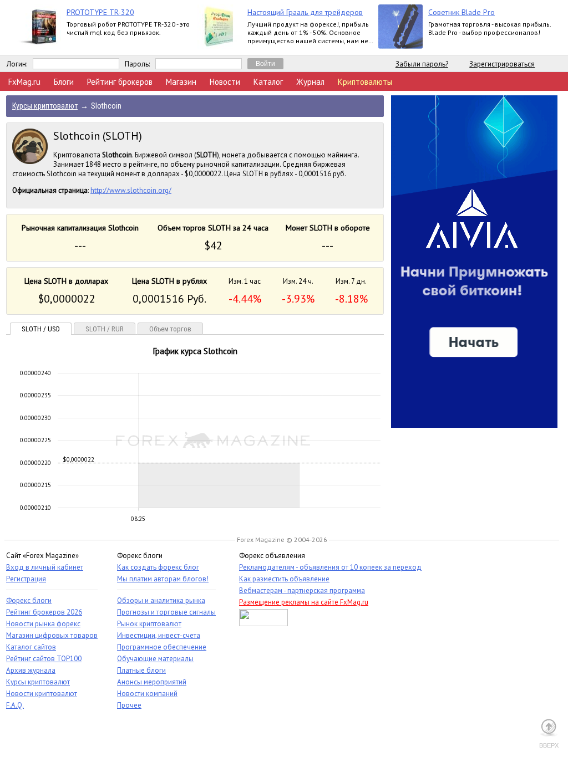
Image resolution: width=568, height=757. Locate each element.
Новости (225, 81)
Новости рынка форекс (43, 623)
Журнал (310, 81)
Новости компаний (147, 693)
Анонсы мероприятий (151, 682)
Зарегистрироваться (502, 64)
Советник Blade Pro (461, 12)
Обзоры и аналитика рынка (161, 600)
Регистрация (26, 579)
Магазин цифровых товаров (52, 635)
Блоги (64, 81)
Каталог (268, 81)
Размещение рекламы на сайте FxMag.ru (303, 602)
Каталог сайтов (31, 647)
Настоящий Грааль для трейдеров (305, 12)
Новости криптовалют (41, 693)
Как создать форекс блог (158, 567)
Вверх (549, 745)
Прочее (129, 705)
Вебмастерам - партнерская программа (302, 590)
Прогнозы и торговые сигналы (166, 612)
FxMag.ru (24, 81)
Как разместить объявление (284, 579)
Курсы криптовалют (38, 682)
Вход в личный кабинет (44, 567)
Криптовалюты (365, 81)
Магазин (181, 81)
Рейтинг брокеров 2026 (44, 612)
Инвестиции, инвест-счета (158, 635)
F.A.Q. (15, 705)
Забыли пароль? (421, 64)
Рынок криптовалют (149, 623)
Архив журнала (30, 670)
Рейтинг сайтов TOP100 (44, 658)
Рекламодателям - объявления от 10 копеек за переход (330, 567)
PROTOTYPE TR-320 (100, 12)
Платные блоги (141, 670)
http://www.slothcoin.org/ (130, 190)
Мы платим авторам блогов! (163, 579)
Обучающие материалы (155, 658)
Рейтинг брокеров (120, 81)
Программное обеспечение (161, 647)
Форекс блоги (29, 600)
